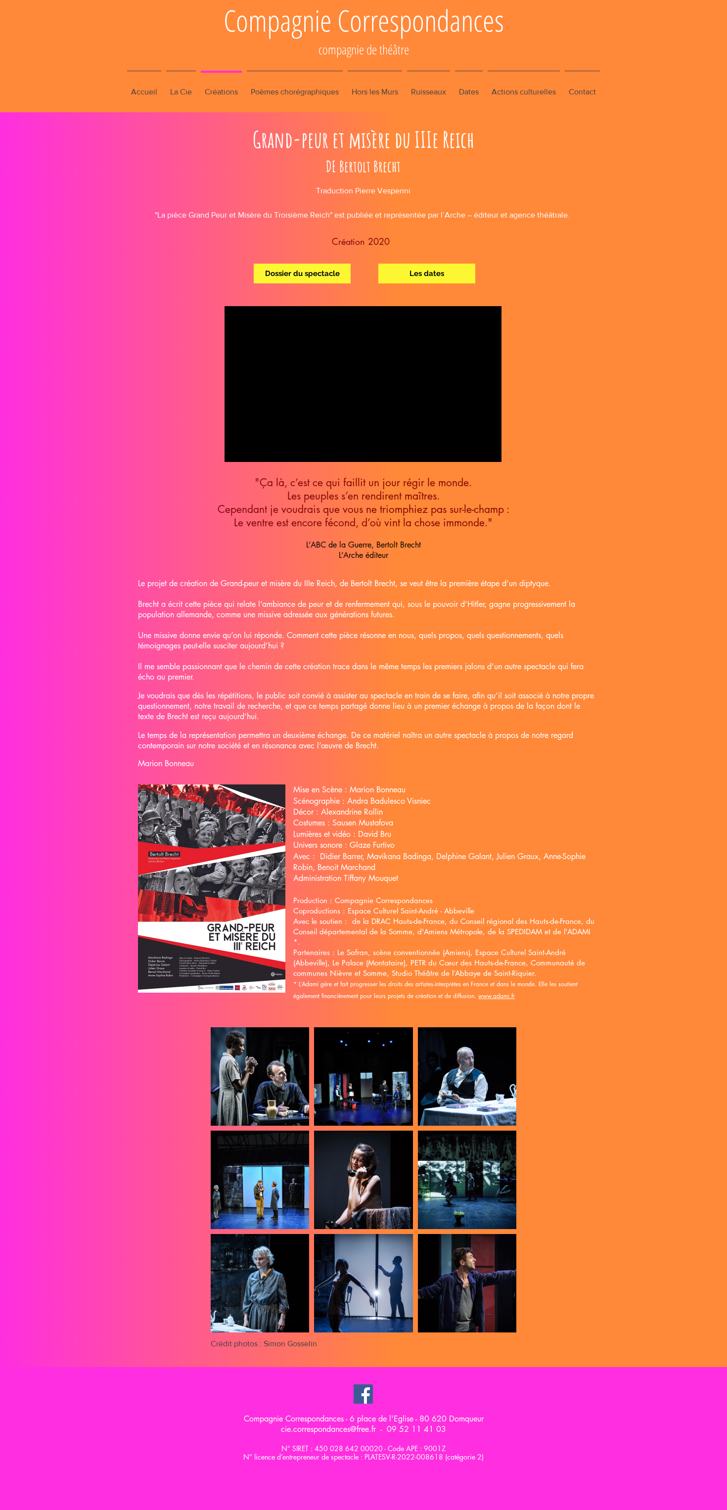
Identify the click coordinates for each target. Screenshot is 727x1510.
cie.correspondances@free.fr (328, 1429)
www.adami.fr (496, 996)
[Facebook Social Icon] (363, 1394)
